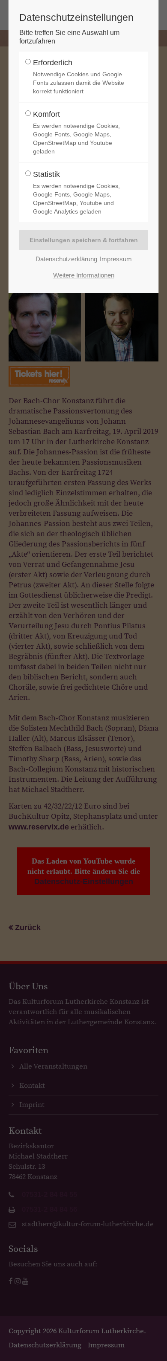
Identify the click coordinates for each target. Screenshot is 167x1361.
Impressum (116, 259)
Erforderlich (78, 76)
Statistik (76, 192)
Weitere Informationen (83, 275)
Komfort (76, 132)
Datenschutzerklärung (66, 259)
